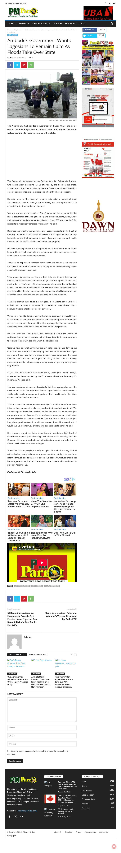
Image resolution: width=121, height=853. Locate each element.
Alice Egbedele (37, 586)
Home (11, 24)
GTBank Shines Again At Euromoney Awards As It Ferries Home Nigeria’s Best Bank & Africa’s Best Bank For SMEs (22, 619)
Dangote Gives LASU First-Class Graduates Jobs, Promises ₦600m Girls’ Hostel (67, 785)
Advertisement (90, 832)
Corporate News (39, 24)
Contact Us (103, 832)
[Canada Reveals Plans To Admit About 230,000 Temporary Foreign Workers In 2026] (50, 799)
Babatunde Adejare (52, 586)
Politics (85, 804)
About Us (57, 832)
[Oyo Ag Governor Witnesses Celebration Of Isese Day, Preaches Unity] (18, 667)
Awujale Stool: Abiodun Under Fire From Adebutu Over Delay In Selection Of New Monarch (40, 681)
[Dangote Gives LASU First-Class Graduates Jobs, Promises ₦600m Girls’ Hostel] (50, 785)
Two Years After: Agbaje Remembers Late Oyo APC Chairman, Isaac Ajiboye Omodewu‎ (64, 681)
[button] (112, 23)
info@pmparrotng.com (27, 811)
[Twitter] (109, 3)
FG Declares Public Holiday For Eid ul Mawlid (65, 811)
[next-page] (75, 654)
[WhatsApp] (31, 65)
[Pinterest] (24, 65)
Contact (82, 24)
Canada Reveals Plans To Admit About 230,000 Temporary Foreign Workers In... (67, 798)
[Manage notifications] (114, 846)
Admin (12, 57)
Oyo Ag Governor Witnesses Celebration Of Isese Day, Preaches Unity (17, 680)
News (84, 782)
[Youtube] (114, 3)
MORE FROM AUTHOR (37, 655)
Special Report (88, 795)
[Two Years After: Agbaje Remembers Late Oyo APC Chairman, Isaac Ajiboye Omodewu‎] (66, 667)
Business (23, 24)
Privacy (78, 832)
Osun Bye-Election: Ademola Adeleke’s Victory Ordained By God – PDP (61, 616)
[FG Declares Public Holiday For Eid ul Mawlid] (50, 812)
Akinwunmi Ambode (22, 586)
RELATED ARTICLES (17, 655)
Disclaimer (69, 832)
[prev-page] (71, 654)
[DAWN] (98, 216)
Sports (56, 24)
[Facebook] (105, 3)
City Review (18, 30)
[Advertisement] (42, 158)
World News (70, 24)
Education (86, 808)
